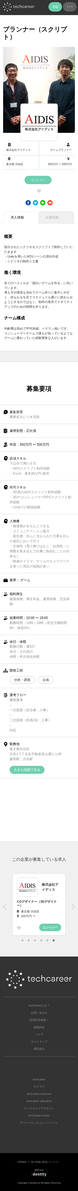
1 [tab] (22, 940)
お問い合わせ (39, 1012)
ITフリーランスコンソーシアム (39, 1122)
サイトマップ (39, 1041)
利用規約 (22, 1162)
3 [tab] (35, 940)
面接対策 (39, 1027)
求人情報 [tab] (17, 217)
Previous (5, 908)
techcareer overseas (39, 1093)
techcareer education (39, 1101)
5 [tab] (47, 940)
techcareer (39, 1079)
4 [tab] (41, 940)
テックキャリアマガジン (39, 1108)
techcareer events (39, 1115)
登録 (55, 6)
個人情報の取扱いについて (44, 1162)
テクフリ (39, 1086)
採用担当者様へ (39, 1019)
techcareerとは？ (39, 1005)
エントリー (38, 180)
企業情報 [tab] (52, 217)
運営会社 (39, 1048)
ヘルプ (39, 1034)
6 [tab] (54, 940)
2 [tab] (29, 940)
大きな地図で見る (27, 770)
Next (73, 908)
